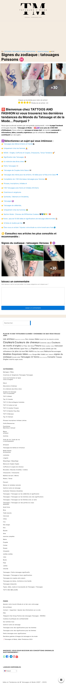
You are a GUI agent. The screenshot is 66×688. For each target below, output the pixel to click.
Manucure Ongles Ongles (11, 464)
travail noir (43, 339)
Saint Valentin (49, 354)
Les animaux (9, 339)
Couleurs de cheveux (27, 342)
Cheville (5, 568)
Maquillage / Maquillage (10, 461)
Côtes (5, 519)
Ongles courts (8, 359)
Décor (5, 383)
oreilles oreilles (8, 554)
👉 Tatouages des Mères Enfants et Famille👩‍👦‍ (18, 144)
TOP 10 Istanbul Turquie (11, 408)
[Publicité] (33, 34)
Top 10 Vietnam (8, 417)
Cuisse (5, 545)
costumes (6, 455)
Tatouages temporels (10, 584)
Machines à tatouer (9, 428)
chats (52, 346)
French (8, 671)
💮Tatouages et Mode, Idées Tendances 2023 (17, 639)
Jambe (5, 565)
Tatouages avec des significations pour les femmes (19, 630)
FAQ (4, 613)
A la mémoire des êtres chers (12, 389)
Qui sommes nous (8, 621)
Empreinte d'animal (20, 339)
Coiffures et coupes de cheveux (13, 467)
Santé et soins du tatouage (11, 488)
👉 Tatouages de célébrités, (11, 205)
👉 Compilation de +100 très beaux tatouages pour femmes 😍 (24, 179)
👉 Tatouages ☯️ (7, 201)
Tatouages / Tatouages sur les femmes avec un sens (20, 499)
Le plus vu (16, 351)
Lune (29, 348)
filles (35, 351)
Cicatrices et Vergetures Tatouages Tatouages (18, 375)
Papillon (35, 348)
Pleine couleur (45, 346)
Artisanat (6, 444)
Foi (22, 346)
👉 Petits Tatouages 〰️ (9, 166)
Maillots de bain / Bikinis (11, 475)
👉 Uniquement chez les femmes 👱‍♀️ (14, 148)
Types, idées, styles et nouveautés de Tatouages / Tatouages (23, 587)
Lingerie (5, 458)
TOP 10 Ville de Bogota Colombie (13, 402)
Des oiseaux (30, 339)
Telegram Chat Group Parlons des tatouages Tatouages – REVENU (24, 616)
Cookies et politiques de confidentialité (15, 619)
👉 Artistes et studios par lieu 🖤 (13, 223)
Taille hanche (7, 513)
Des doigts (6, 524)
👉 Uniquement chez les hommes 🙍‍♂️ (14, 210)
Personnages (56, 351)
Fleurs (38, 345)
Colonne (43, 343)
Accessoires (7, 452)
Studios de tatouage (9, 392)
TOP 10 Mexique (8, 414)
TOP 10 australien (9, 393)
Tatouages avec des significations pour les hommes (19, 627)
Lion (8, 348)
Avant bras (6, 507)
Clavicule (6, 516)
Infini (5, 348)
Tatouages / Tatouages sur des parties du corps (18, 502)
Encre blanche (43, 357)
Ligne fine (24, 348)
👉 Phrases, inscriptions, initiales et (14, 183)
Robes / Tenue (7, 478)
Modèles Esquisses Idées (15, 354)
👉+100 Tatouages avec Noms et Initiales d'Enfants (20, 188)
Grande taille (16, 357)
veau (4, 557)
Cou (4, 521)
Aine (4, 533)
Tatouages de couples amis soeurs (14, 578)
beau (37, 339)
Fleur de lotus (29, 346)
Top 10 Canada (8, 399)
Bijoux (5, 431)
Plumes (30, 354)
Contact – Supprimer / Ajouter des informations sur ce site (21, 610)
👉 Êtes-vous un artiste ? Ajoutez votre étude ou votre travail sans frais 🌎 (28, 227)
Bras (4, 510)
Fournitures (6, 426)
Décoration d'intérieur (10, 386)
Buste (5, 560)
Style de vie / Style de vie (11, 439)
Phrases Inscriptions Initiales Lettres (14, 420)
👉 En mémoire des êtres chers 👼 (13, 161)
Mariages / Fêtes (8, 372)
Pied (4, 562)
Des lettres (15, 348)
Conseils (51, 357)
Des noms (40, 351)
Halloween (59, 346)
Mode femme (7, 450)
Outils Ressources (9, 423)
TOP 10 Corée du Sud (10, 405)
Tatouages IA (27, 357)
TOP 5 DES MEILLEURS (10, 590)
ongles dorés (18, 359)
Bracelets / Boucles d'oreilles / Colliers (15, 469)
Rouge (34, 354)
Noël (23, 351)
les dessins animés (53, 339)
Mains (5, 539)
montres (5, 436)
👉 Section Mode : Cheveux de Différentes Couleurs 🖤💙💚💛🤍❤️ (26, 214)
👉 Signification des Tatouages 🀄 (13, 157)
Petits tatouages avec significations (14, 633)
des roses (41, 354)
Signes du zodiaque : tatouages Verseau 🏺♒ (28, 243)
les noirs (29, 351)
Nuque (5, 548)
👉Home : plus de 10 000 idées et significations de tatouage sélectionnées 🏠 (29, 219)
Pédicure (47, 351)
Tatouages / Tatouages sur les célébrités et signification (21, 494)
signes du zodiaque (43, 51)
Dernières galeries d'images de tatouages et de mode (20, 636)
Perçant (5, 482)
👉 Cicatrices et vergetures (11, 192)
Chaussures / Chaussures (11, 472)
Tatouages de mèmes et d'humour (14, 447)
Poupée (5, 542)
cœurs (49, 343)
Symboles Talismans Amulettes (13, 491)
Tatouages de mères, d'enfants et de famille (17, 581)
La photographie (8, 441)
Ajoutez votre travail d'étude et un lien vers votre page (20, 604)
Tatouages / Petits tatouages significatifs (16, 572)
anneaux (6, 433)
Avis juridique (7, 607)
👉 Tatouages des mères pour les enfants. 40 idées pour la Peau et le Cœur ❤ (29, 175)
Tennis (36, 357)
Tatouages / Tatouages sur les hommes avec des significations (23, 496)
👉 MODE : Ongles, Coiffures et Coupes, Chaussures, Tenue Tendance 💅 (28, 153)
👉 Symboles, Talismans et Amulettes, (15, 197)
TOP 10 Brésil (7, 396)
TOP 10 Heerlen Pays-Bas (11, 411)
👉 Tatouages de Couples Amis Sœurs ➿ (16, 170)
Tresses (59, 357)
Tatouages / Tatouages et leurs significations (19, 51)
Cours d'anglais (8, 379)
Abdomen (6, 504)
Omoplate (6, 551)
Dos (4, 527)
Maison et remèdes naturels (12, 485)
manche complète (8, 536)
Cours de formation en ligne (12, 378)
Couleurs (8, 342)
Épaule (5, 530)
